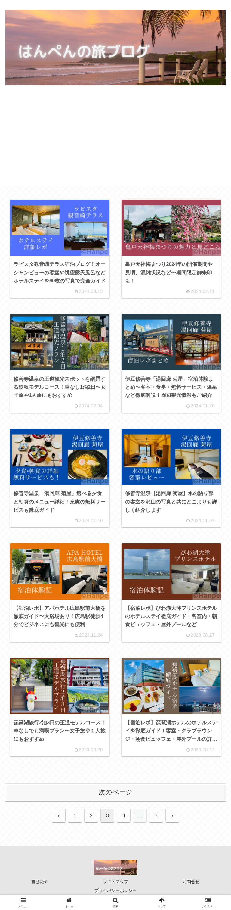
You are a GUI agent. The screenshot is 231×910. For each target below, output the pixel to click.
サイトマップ (115, 881)
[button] (212, 805)
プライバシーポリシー (115, 890)
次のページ (116, 792)
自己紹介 (40, 881)
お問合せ (191, 881)
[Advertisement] (115, 144)
